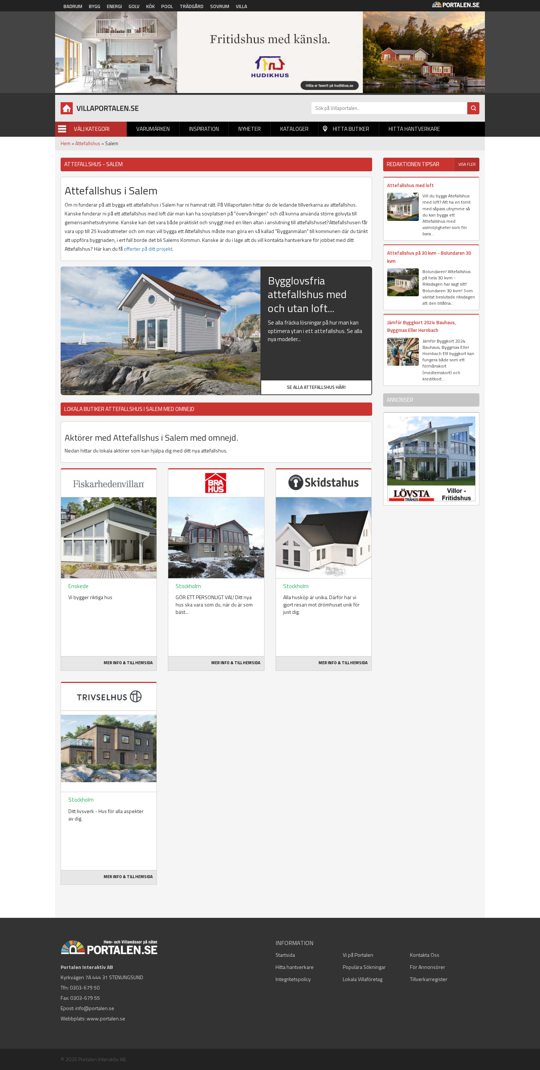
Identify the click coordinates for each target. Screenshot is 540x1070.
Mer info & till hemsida (128, 663)
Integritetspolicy (293, 979)
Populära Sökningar (364, 967)
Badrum (73, 6)
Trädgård (192, 6)
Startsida (285, 955)
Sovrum (219, 6)
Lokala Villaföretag (362, 979)
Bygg (94, 6)
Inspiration (204, 129)
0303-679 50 (85, 987)
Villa (241, 6)
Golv (134, 6)
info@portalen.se (94, 1008)
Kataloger (294, 129)
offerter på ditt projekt (148, 249)
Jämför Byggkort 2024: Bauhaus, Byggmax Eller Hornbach (421, 326)
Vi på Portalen (358, 955)
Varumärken (153, 129)
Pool (167, 6)
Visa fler (467, 164)
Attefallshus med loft (410, 185)
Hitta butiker (351, 129)
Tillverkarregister (428, 979)
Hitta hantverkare (414, 129)
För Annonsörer (427, 967)
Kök (150, 6)
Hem (66, 143)
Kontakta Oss (424, 955)
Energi (114, 6)
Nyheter (249, 129)
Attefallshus (87, 143)
